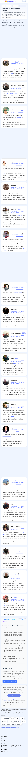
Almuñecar (18, 484)
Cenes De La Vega (20, 600)
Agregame (11, 1)
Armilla (10, 721)
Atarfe (17, 431)
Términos (3, 746)
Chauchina (18, 312)
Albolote (23, 721)
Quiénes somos (4, 745)
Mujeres (9, 315)
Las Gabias (18, 88)
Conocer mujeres (5, 738)
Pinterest (11, 751)
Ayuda (12, 745)
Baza (17, 529)
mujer (4, 173)
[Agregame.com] (3, 6)
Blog (2, 751)
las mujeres (10, 73)
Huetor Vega (19, 188)
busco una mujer (7, 436)
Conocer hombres (16, 738)
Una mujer (22, 510)
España (22, 63)
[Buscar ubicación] (23, 1)
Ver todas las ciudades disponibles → (10, 727)
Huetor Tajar (16, 721)
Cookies (17, 746)
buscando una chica (10, 489)
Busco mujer (19, 117)
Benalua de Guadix (6, 724)
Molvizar (18, 336)
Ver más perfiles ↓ (22, 618)
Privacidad (10, 746)
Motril (17, 212)
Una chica (21, 387)
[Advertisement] (14, 43)
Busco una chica (18, 292)
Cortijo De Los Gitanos (16, 724)
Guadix (22, 718)
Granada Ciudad (19, 65)
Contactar (18, 745)
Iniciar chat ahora (10, 681)
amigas (12, 416)
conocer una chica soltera (12, 93)
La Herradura (19, 165)
